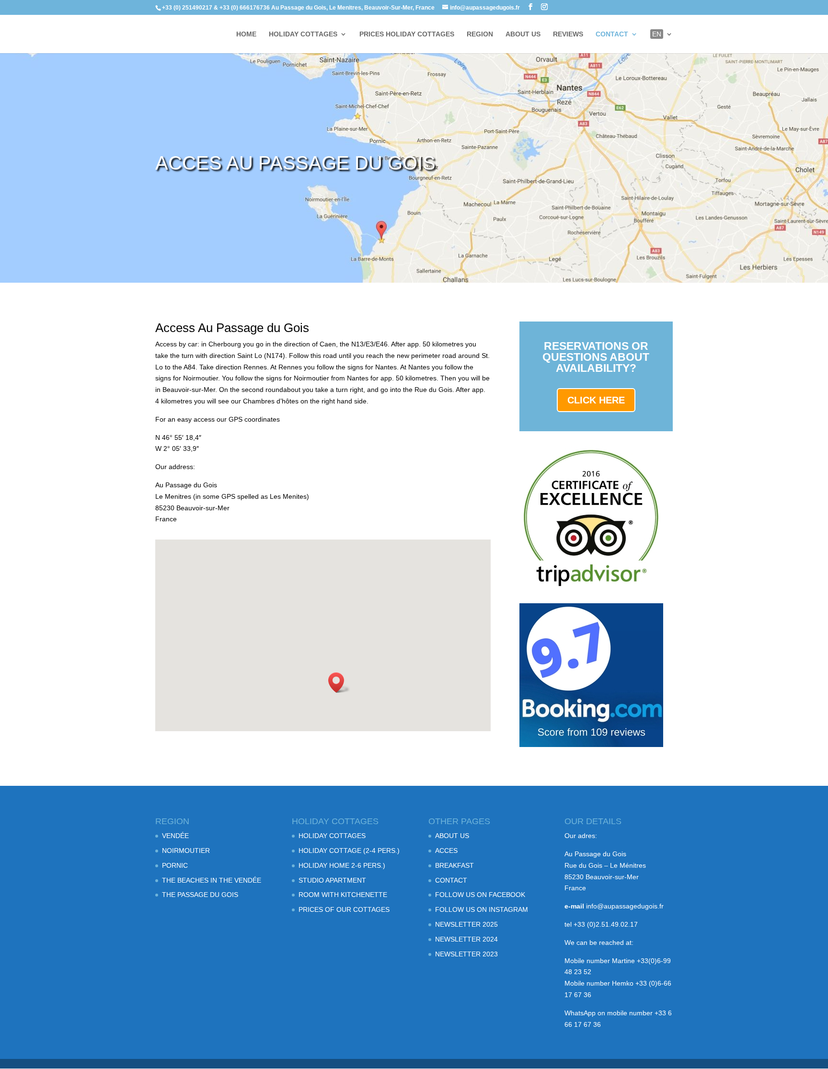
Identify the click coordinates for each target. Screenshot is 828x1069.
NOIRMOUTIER (186, 850)
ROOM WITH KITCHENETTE (343, 894)
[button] (339, 682)
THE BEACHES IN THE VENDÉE (211, 880)
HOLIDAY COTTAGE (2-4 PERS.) (349, 850)
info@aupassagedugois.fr (625, 906)
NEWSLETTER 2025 (466, 924)
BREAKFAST (454, 865)
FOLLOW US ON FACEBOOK (480, 894)
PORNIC (175, 865)
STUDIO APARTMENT (332, 880)
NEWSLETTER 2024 (466, 939)
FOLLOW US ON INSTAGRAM (481, 909)
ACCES (446, 850)
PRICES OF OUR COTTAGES (344, 909)
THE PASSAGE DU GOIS (200, 894)
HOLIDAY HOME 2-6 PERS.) (342, 865)
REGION (480, 34)
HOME (246, 34)
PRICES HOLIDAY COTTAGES (406, 34)
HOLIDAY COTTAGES (303, 34)
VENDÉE (175, 835)
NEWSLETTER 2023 (466, 954)
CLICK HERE (596, 400)
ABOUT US (523, 34)
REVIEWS (568, 34)
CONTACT (612, 34)
